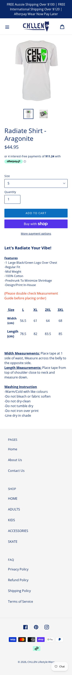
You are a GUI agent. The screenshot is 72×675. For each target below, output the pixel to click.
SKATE (12, 541)
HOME (12, 498)
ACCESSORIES (18, 531)
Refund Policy (18, 580)
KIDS (11, 520)
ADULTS (14, 509)
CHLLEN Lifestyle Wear (40, 662)
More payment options (36, 233)
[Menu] (7, 26)
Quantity (10, 192)
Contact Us (16, 470)
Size (7, 176)
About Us (15, 460)
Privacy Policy (18, 569)
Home (12, 449)
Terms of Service (20, 601)
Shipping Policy (19, 591)
